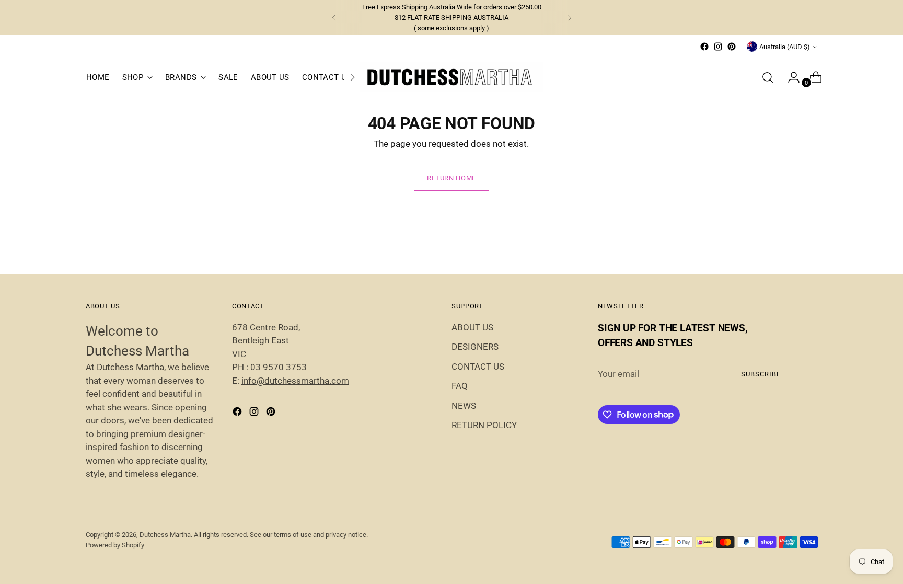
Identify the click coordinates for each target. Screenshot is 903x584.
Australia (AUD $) (784, 47)
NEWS (464, 405)
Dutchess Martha (165, 535)
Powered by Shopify (115, 545)
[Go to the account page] (789, 77)
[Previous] (333, 17)
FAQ (460, 386)
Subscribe (761, 374)
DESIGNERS (475, 346)
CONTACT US (478, 366)
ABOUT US (472, 327)
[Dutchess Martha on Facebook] (704, 46)
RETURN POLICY (484, 425)
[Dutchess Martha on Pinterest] (731, 46)
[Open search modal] (767, 77)
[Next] (569, 17)
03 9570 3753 (278, 367)
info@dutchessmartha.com (295, 380)
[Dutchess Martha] (451, 77)
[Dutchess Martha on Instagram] (718, 46)
